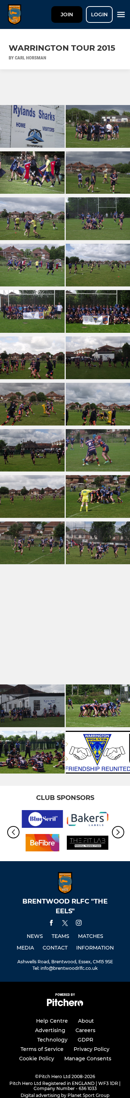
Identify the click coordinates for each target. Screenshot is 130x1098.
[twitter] (65, 924)
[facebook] (51, 924)
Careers (85, 1030)
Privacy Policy (91, 1049)
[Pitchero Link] (65, 1004)
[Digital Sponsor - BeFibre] (42, 844)
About (86, 1021)
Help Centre (52, 1021)
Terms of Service (42, 1049)
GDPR (85, 1039)
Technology (52, 1039)
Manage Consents (87, 1058)
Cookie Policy (36, 1058)
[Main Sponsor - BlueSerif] (42, 820)
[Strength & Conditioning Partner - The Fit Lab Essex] (87, 844)
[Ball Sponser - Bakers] (87, 820)
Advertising (50, 1030)
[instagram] (78, 924)
